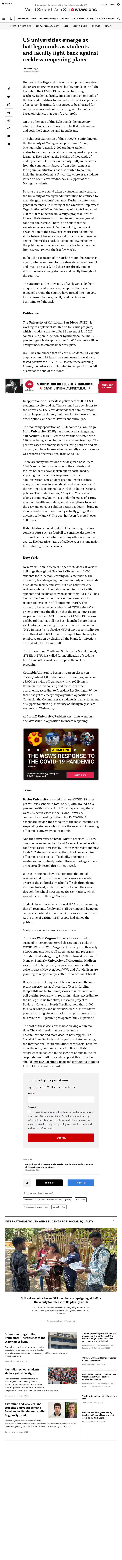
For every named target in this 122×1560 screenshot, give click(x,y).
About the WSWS (80, 26)
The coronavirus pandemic (36, 1207)
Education (80, 1200)
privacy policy (58, 1124)
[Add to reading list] (9, 144)
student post (58, 480)
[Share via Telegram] (9, 112)
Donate (108, 26)
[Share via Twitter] (9, 97)
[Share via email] (9, 120)
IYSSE (66, 26)
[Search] (118, 19)
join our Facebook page (49, 1062)
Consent (32, 1107)
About (112, 4)
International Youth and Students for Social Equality (47, 1200)
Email (31, 1093)
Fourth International (20, 26)
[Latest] (10, 19)
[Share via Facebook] (9, 89)
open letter (86, 405)
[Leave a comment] (9, 136)
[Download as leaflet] (9, 128)
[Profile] (118, 5)
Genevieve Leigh (30, 68)
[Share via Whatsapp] (9, 104)
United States (59, 1207)
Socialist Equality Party (47, 26)
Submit (61, 1137)
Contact (104, 4)
